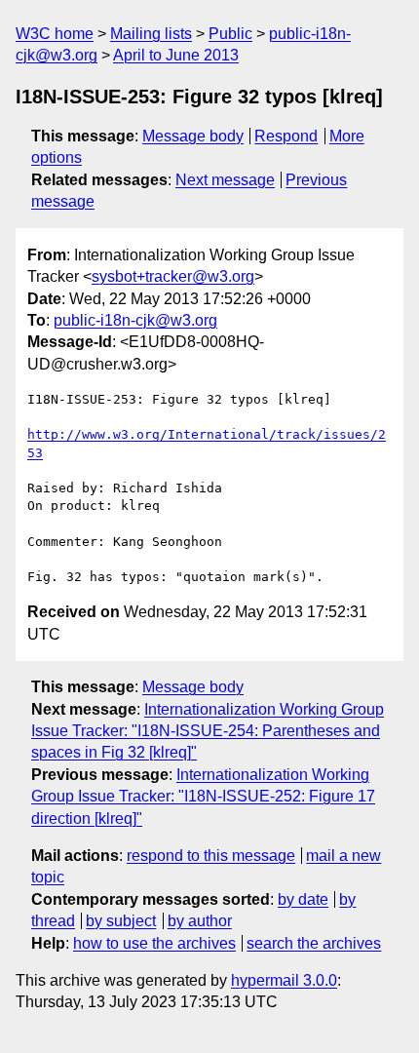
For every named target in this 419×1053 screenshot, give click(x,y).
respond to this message (211, 855)
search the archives (314, 943)
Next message (225, 180)
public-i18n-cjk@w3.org (135, 320)
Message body (193, 136)
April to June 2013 (176, 55)
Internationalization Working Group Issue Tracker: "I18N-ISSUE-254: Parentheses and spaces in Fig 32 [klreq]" (207, 731)
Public (230, 33)
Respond (286, 136)
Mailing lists (151, 33)
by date (303, 899)
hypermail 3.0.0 (284, 980)
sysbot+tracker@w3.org (173, 276)
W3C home (55, 33)
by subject (121, 921)
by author (200, 921)
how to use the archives (154, 943)
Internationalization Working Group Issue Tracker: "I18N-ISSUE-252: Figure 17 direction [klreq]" (203, 796)
